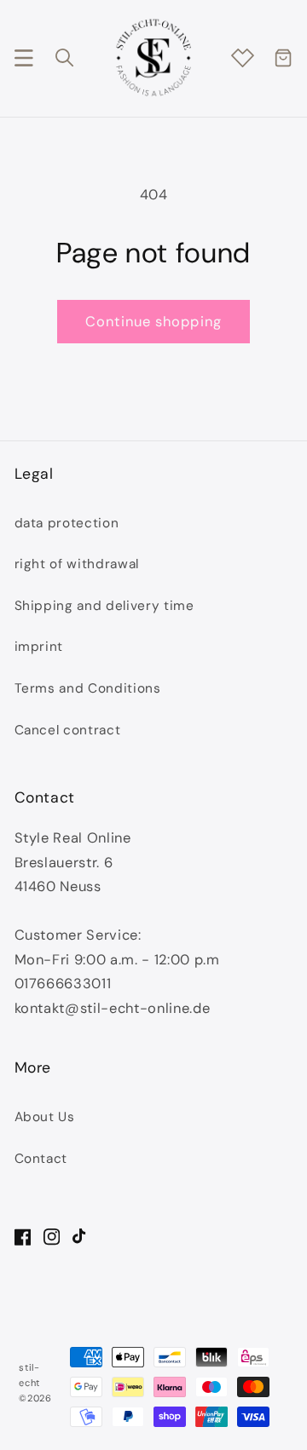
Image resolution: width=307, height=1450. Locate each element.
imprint (39, 646)
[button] (23, 57)
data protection (66, 523)
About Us (44, 1116)
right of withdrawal (77, 564)
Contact (41, 1158)
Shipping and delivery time (104, 605)
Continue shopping (153, 322)
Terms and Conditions (87, 688)
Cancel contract (67, 730)
